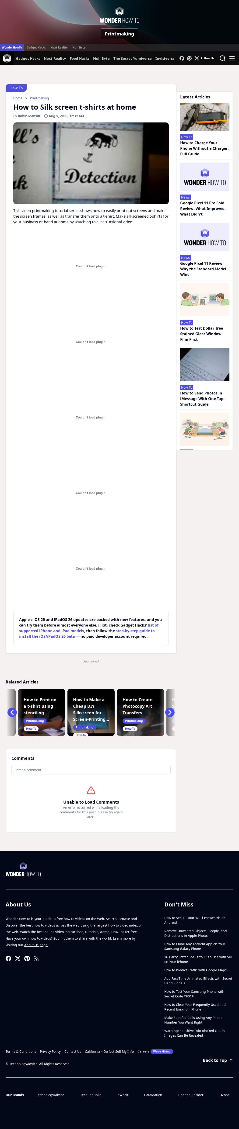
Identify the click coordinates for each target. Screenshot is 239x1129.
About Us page (36, 945)
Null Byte (78, 47)
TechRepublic (90, 1095)
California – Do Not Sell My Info (109, 1051)
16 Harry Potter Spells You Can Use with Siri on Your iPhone (198, 959)
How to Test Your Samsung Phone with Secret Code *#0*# (194, 993)
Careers (154, 1051)
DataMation (153, 1095)
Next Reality (59, 47)
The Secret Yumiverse (132, 58)
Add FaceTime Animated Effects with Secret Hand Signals (198, 980)
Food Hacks (79, 58)
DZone (225, 1095)
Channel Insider (191, 1095)
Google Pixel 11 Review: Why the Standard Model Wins (203, 269)
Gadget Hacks (36, 47)
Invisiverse (165, 58)
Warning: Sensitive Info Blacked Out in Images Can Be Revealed (194, 1033)
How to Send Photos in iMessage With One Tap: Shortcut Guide (202, 398)
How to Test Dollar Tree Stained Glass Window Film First (201, 334)
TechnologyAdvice (50, 1095)
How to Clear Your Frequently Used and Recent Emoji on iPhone (195, 1006)
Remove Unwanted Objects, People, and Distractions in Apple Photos (195, 933)
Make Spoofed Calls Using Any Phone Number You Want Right (193, 1019)
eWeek (123, 1095)
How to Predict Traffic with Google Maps (195, 970)
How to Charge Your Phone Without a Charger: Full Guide (204, 148)
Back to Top (215, 1060)
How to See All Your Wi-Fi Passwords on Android (194, 920)
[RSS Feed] (36, 958)
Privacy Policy (50, 1051)
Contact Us (72, 1051)
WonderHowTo (12, 47)
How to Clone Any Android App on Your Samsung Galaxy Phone (194, 946)
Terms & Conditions (21, 1051)
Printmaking (119, 34)
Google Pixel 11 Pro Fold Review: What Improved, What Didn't (203, 208)
